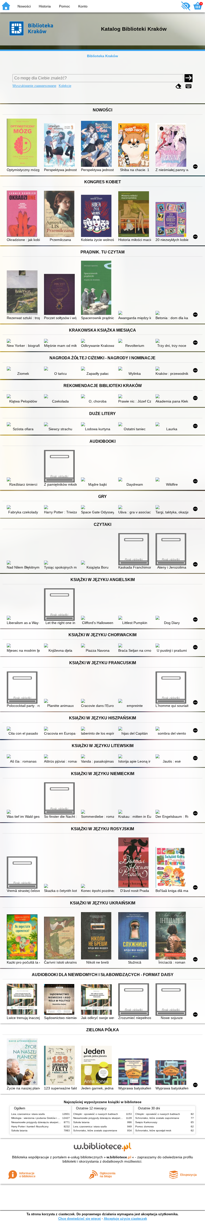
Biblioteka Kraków (102, 56)
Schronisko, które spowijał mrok (153, 1130)
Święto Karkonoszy (146, 1122)
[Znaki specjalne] (188, 86)
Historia (45, 6)
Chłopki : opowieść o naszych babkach (95, 1114)
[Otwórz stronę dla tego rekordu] (23, 143)
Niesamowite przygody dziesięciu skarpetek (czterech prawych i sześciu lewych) (56, 1122)
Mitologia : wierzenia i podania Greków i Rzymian (39, 1118)
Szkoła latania (19, 1130)
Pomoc (64, 6)
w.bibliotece (118, 1157)
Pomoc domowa (144, 1126)
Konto (83, 6)
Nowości (24, 6)
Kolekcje (65, 86)
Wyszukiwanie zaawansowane (34, 86)
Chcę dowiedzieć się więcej (79, 1219)
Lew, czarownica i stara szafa (28, 1114)
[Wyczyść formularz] (178, 86)
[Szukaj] (188, 78)
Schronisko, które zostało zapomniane (95, 1130)
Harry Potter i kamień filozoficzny (29, 1126)
